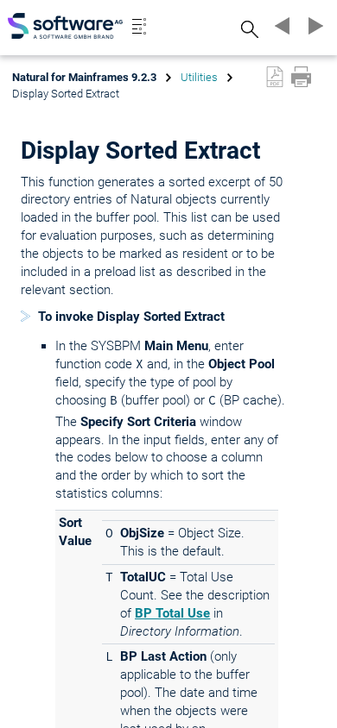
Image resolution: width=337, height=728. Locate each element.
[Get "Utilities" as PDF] (274, 76)
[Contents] (139, 25)
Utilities (199, 77)
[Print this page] (301, 76)
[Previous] (280, 25)
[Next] (312, 25)
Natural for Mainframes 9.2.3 (84, 77)
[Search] (247, 29)
